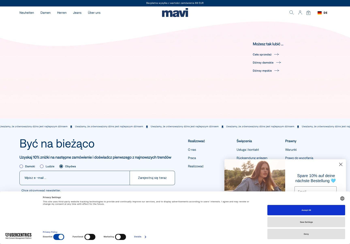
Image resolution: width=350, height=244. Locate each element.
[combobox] (323, 13)
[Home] (175, 13)
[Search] (291, 13)
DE (326, 13)
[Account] (300, 13)
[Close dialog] (340, 164)
